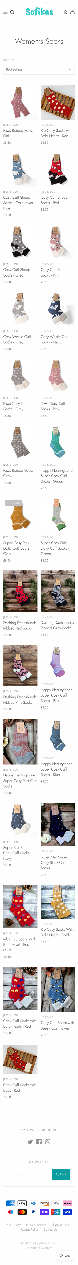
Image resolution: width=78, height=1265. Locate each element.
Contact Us (50, 1229)
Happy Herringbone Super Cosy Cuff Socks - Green (57, 476)
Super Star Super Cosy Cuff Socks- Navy (16, 853)
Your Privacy (13, 1225)
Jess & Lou (10, 125)
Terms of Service (36, 1225)
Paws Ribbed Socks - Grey (19, 473)
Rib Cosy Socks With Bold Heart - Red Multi (19, 944)
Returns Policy (29, 1229)
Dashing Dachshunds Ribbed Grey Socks (57, 625)
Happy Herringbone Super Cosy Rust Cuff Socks (20, 780)
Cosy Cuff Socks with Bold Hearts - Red (20, 1023)
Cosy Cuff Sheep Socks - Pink (54, 272)
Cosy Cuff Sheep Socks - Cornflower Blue (18, 203)
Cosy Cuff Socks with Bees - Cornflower (57, 1025)
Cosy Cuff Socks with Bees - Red (20, 1087)
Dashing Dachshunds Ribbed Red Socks (19, 625)
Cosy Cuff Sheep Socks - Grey (16, 272)
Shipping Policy (61, 1225)
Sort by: (9, 60)
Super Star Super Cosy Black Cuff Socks (54, 862)
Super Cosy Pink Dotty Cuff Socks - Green (55, 548)
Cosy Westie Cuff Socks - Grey (17, 339)
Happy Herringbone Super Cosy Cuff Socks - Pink (57, 695)
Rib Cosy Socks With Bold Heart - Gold (57, 932)
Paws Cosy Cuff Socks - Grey (15, 406)
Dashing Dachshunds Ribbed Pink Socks (19, 699)
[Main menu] (5, 12)
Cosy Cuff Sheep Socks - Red (54, 200)
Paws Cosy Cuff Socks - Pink (53, 406)
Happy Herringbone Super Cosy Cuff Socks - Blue (57, 769)
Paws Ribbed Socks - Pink (19, 133)
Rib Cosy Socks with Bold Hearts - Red (56, 133)
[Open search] (12, 12)
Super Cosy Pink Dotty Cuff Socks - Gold (17, 548)
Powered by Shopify (39, 1248)
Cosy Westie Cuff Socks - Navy (54, 339)
